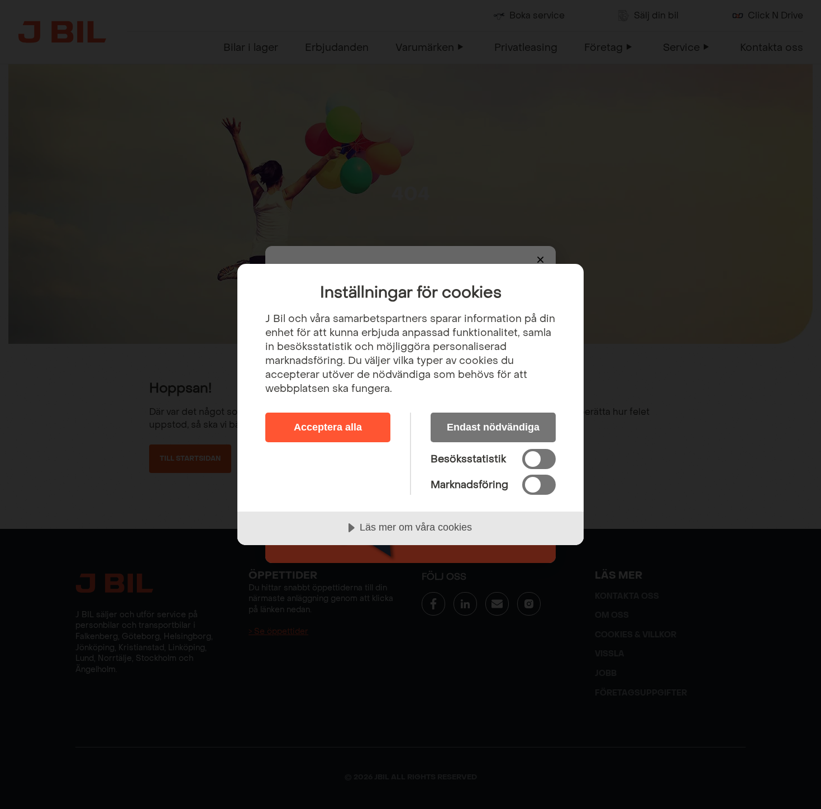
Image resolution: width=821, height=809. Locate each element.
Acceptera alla (328, 427)
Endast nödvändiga (493, 427)
